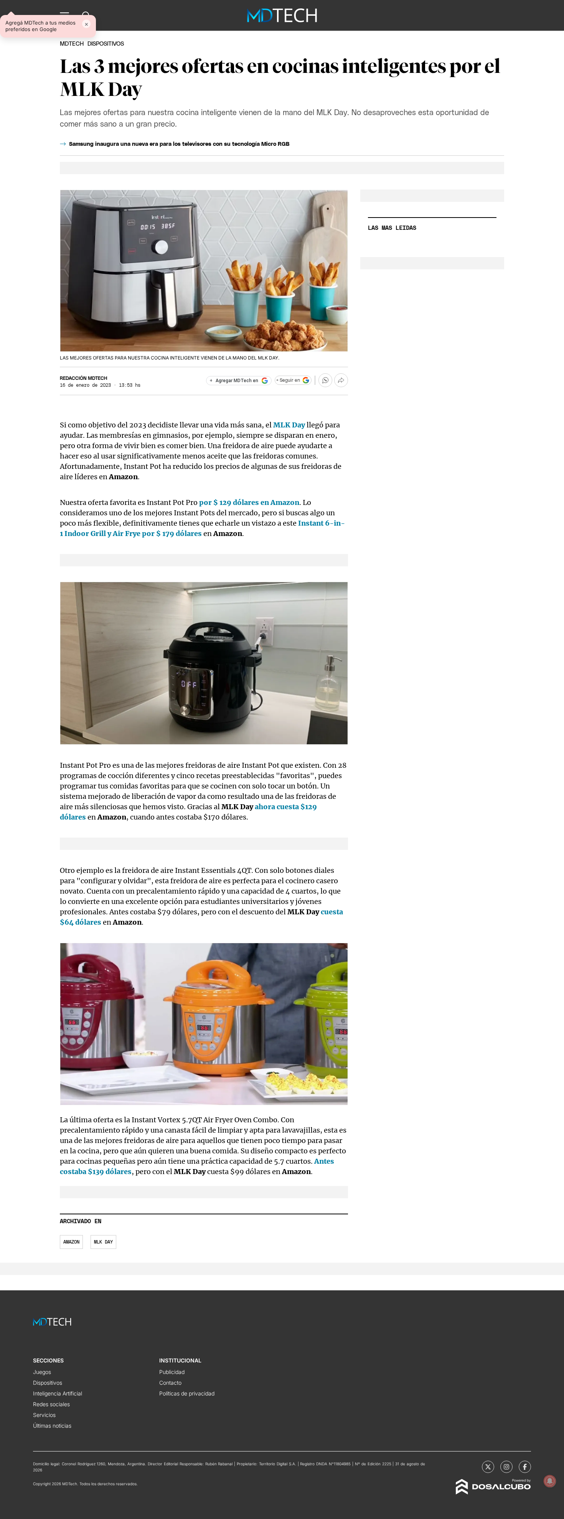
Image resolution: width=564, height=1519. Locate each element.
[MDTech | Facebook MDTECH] (525, 1467)
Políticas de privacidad (186, 1393)
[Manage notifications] (550, 1481)
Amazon (71, 1242)
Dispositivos (105, 44)
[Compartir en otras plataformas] (341, 380)
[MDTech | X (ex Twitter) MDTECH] (488, 1467)
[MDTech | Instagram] (506, 1467)
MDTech (72, 44)
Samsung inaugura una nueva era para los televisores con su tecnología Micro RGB (179, 144)
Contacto (170, 1382)
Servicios (44, 1415)
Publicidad (172, 1372)
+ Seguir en (288, 380)
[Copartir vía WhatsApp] (325, 380)
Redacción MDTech (83, 378)
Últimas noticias (52, 1425)
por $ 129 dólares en (249, 502)
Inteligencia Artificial (57, 1393)
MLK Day (103, 1242)
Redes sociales (51, 1404)
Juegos (42, 1372)
